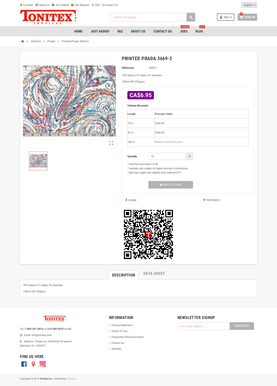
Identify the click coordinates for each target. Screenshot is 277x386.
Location (26, 5)
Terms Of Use (119, 331)
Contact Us (111, 5)
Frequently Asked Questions (128, 336)
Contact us (118, 342)
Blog (199, 29)
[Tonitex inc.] (48, 16)
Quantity (132, 156)
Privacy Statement (122, 325)
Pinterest (213, 200)
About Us (44, 5)
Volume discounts (137, 105)
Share (132, 200)
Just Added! (62, 5)
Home (78, 31)
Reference (128, 67)
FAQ (97, 5)
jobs (184, 29)
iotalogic (71, 378)
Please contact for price (169, 141)
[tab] (123, 273)
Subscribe (241, 325)
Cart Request (81, 5)
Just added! (100, 31)
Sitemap (116, 348)
